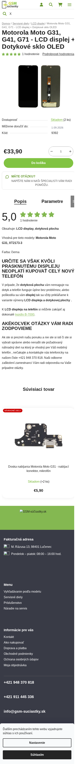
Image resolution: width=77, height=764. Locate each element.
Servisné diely (13, 597)
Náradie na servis (15, 608)
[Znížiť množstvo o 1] (51, 151)
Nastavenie (37, 742)
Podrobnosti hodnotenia (58, 54)
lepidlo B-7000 (24, 314)
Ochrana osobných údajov (21, 659)
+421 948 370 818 (19, 682)
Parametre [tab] (52, 201)
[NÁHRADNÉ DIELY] (38, 435)
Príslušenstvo (13, 602)
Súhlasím (37, 754)
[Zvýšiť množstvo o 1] (70, 151)
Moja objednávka (15, 665)
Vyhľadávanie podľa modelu (22, 591)
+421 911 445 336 (19, 697)
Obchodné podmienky (18, 653)
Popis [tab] (20, 201)
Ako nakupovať (14, 642)
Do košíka (38, 162)
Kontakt (9, 636)
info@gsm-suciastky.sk (24, 711)
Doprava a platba (15, 648)
